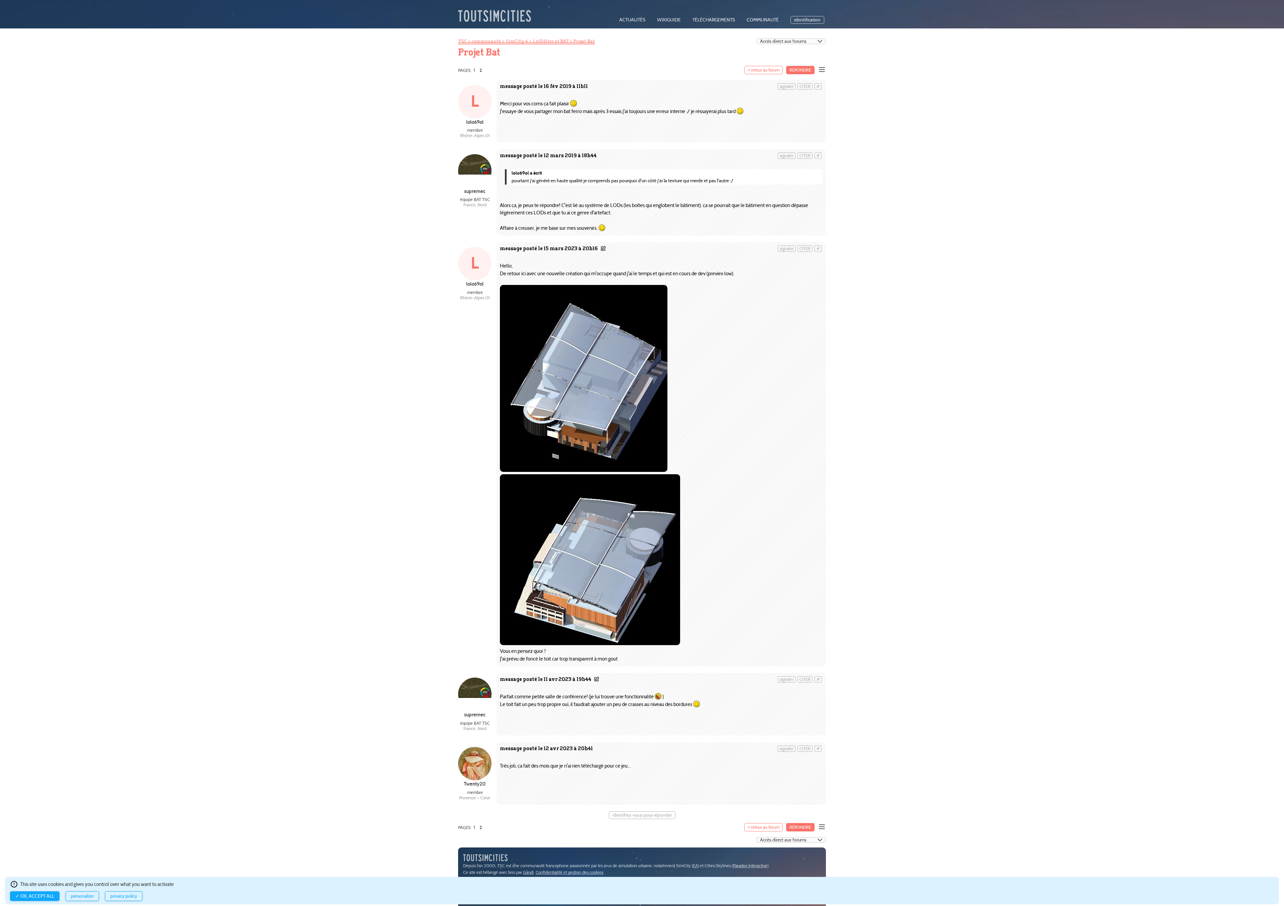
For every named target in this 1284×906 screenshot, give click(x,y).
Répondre (800, 70)
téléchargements (713, 20)
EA (695, 865)
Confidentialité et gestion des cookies (569, 872)
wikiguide (669, 20)
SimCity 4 (517, 41)
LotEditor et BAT (550, 41)
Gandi (528, 872)
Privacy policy (123, 896)
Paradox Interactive (750, 865)
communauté (763, 20)
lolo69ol (475, 122)
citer (805, 86)
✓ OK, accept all (34, 896)
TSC (462, 41)
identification (807, 20)
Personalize (82, 896)
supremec (475, 191)
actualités (632, 20)
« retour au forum (763, 70)
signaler (786, 86)
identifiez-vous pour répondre (642, 815)
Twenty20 (475, 784)
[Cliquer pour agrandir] (583, 470)
